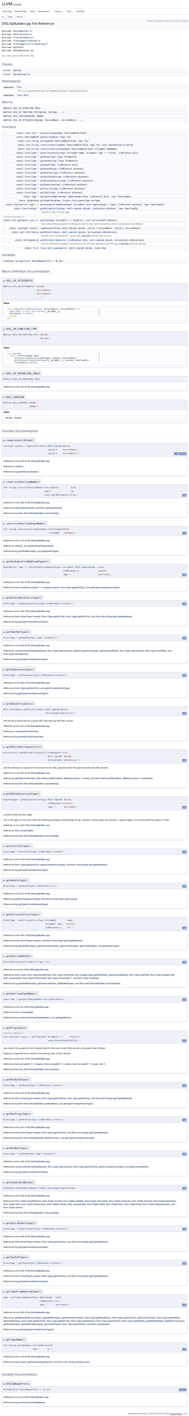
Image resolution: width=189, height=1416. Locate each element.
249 (22, 1236)
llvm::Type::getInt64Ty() (109, 1320)
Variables (184, 21)
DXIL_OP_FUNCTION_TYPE (25, 112)
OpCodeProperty (21, 74)
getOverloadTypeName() (40, 545)
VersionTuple (99, 220)
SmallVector (20, 204)
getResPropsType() (174, 1320)
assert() (19, 545)
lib (3, 17)
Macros (168, 21)
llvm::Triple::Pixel (132, 1204)
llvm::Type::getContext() (60, 650)
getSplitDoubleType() (32, 1324)
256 (22, 611)
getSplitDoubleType (51, 177)
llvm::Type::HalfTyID (139, 974)
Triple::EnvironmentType (76, 200)
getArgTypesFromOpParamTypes (56, 204)
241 (22, 1127)
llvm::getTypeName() (51, 507)
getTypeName (46, 141)
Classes (58, 11)
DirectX (20, 17)
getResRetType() (50, 551)
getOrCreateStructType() (86, 650)
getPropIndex (47, 220)
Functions (176, 21)
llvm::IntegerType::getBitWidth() (91, 974)
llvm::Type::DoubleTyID (39, 974)
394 (22, 582)
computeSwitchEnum (50, 228)
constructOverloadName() (31, 1402)
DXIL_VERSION (20, 116)
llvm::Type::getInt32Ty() (73, 587)
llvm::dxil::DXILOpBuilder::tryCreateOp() (38, 513)
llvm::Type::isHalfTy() (156, 650)
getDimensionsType (50, 184)
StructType (30, 153)
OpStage (17, 70)
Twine (98, 248)
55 (21, 1007)
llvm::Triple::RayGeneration (156, 1204)
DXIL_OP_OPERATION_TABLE (26, 108)
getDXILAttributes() (28, 471)
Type (62, 137)
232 (22, 1093)
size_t (32, 220)
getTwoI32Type (48, 192)
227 (22, 893)
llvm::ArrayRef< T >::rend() (58, 1064)
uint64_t (34, 228)
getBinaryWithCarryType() (28, 1317)
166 (22, 502)
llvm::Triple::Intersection (33, 1204)
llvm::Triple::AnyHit (52, 1201)
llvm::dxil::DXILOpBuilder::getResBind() (38, 1103)
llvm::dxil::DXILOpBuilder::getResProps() (38, 1137)
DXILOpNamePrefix (41, 261)
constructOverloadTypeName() (31, 650)
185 (22, 935)
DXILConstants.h (22, 34)
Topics (32, 11)
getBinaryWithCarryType (53, 181)
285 (22, 1312)
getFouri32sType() (69, 945)
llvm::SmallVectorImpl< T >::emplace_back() (37, 587)
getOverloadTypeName (51, 133)
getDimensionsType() (48, 945)
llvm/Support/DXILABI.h (27, 41)
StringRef (100, 149)
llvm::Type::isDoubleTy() (132, 650)
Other (19, 311)
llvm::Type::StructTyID (58, 978)
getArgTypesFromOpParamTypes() (36, 1329)
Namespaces (43, 11)
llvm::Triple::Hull (11, 1204)
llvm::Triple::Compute (120, 1201)
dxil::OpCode (74, 208)
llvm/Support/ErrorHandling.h (30, 44)
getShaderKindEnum (50, 200)
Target (10, 17)
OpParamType (75, 196)
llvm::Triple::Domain (142, 1201)
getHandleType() (88, 945)
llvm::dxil (22, 95)
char (34, 133)
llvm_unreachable (24, 830)
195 (22, 1161)
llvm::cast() (20, 974)
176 (22, 540)
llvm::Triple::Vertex (12, 1207)
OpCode (86, 208)
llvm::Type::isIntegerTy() (15, 654)
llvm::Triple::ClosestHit (96, 1201)
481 (22, 773)
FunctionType (29, 208)
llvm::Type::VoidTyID (88, 978)
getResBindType (48, 169)
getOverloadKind (49, 137)
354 (22, 1195)
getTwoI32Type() (52, 1324)
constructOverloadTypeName (55, 149)
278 (22, 1270)
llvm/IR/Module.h (23, 37)
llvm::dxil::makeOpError (53, 248)
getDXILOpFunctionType (52, 208)
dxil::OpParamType (96, 204)
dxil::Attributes (29, 232)
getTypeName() (63, 1017)
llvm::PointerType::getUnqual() (61, 899)
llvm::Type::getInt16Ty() (34, 1320)
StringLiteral (23, 261)
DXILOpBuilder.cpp (40, 386)
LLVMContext (124, 153)
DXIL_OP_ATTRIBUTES (23, 120)
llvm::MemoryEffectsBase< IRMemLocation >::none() (63, 778)
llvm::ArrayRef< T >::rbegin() (29, 1064)
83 (21, 969)
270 (22, 859)
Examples (80, 11)
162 (22, 386)
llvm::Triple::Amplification (28, 1201)
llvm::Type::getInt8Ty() (78, 1098)
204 (22, 645)
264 (22, 682)
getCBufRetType (48, 161)
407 (22, 825)
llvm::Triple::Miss (114, 1204)
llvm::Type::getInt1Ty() (53, 616)
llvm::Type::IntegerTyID (162, 974)
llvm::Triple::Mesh (96, 1204)
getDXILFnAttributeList (53, 240)
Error (36, 248)
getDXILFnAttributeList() (31, 736)
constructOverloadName (52, 145)
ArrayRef (91, 153)
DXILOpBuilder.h (22, 31)
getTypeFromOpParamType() (105, 587)
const (28, 133)
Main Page (7, 11)
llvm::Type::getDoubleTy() (98, 1317)
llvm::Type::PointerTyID (34, 978)
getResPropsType (49, 173)
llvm (19, 87)
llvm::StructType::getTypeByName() (114, 616)
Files (69, 11)
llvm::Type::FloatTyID (63, 974)
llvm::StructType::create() (28, 616)
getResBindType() (155, 1320)
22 (21, 1397)
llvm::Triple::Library (57, 1204)
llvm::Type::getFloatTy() (124, 1317)
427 (22, 1058)
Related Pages (21, 11)
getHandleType (48, 165)
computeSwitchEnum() (26, 731)
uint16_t (92, 228)
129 (22, 1356)
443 (22, 461)
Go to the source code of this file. (18, 55)
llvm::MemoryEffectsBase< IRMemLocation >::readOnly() (124, 778)
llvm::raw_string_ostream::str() (73, 1362)
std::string (32, 141)
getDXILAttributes (50, 232)
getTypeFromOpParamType (53, 196)
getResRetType (48, 157)
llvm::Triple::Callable (73, 1201)
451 (22, 726)
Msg (103, 248)
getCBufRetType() (27, 551)
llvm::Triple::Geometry (164, 1201)
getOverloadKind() (109, 650)
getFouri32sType (49, 188)
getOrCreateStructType (52, 153)
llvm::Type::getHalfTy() (168, 1317)
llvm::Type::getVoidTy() (74, 1324)
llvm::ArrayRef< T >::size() (85, 1064)
